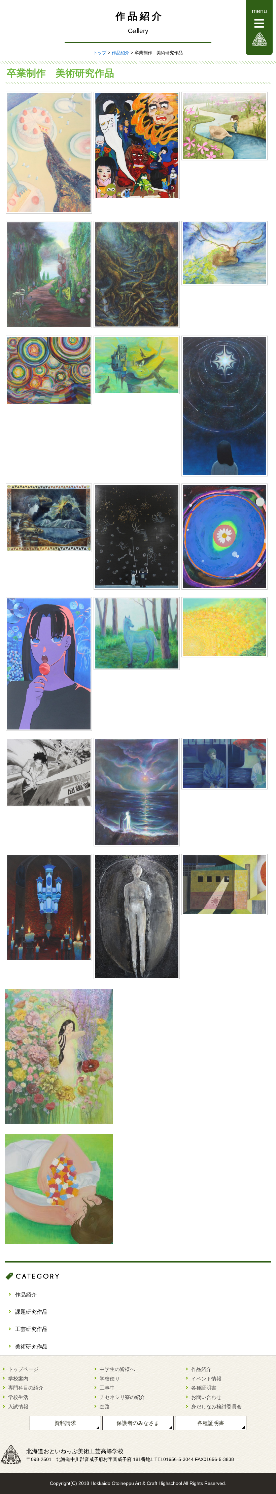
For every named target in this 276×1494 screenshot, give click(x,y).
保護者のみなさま (138, 1423)
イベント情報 (206, 1378)
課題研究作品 (31, 1312)
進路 (105, 1406)
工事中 (107, 1388)
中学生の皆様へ (117, 1369)
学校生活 (18, 1397)
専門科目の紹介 (25, 1388)
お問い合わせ (206, 1397)
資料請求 (65, 1423)
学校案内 (18, 1378)
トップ (99, 52)
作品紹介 (120, 52)
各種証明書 (203, 1388)
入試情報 (18, 1406)
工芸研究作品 (31, 1329)
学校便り (110, 1378)
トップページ (23, 1369)
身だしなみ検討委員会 (216, 1406)
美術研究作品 (31, 1346)
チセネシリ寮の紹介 (122, 1397)
